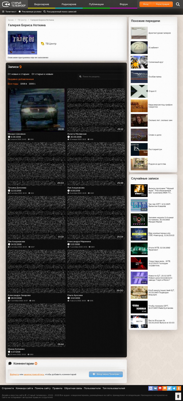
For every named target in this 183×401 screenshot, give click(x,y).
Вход (145, 4)
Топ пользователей (113, 388)
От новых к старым (18, 74)
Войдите (14, 374)
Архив (11, 20)
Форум (124, 4)
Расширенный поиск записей (61, 11)
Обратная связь (73, 388)
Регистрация (162, 4)
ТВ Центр (22, 20)
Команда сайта (24, 388)
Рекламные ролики (31, 11)
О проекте (8, 388)
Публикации (96, 4)
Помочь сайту (43, 388)
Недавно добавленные (21, 79)
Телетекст (10, 11)
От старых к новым (42, 74)
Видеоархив (41, 4)
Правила (57, 388)
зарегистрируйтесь (34, 374)
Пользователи (92, 388)
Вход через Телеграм (107, 374)
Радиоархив (69, 4)
